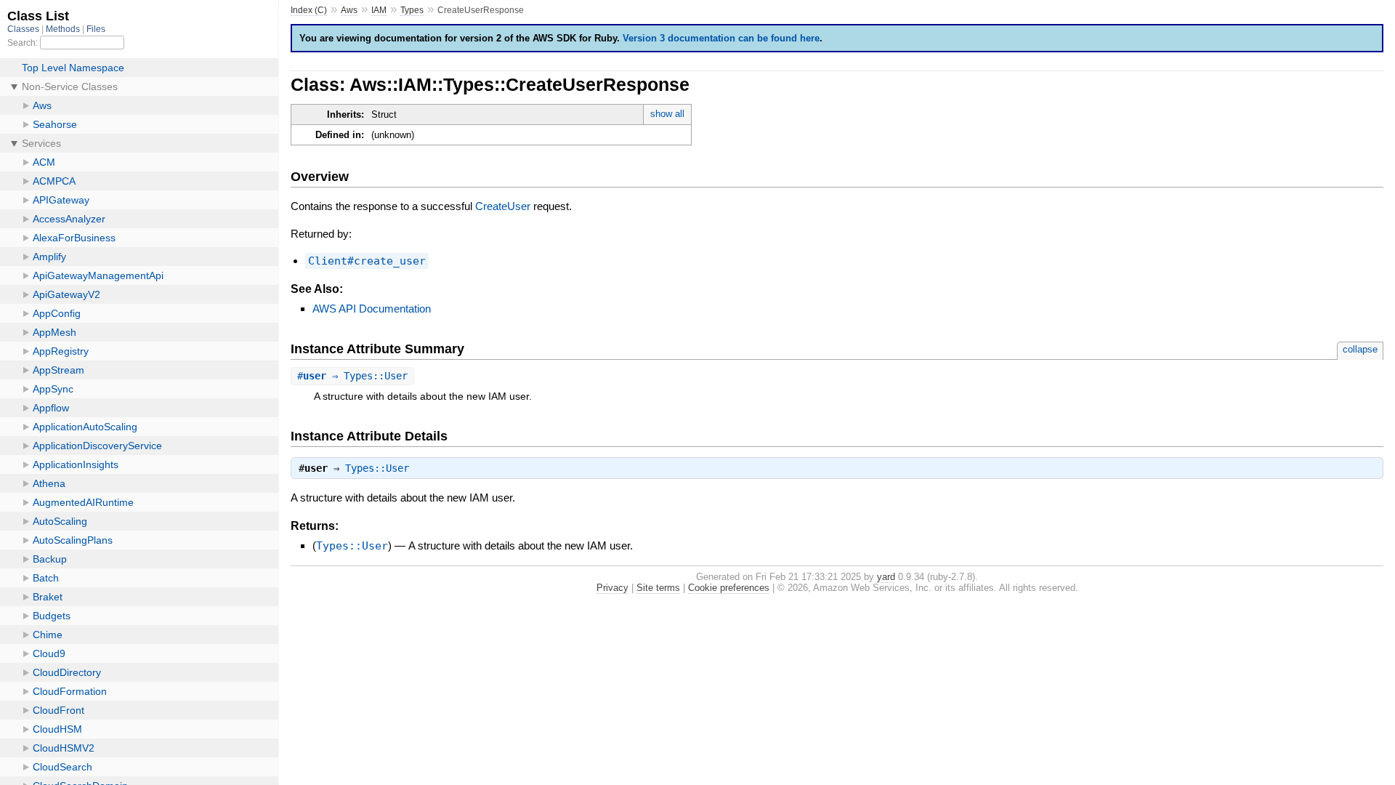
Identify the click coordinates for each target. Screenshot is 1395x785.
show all (667, 113)
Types (412, 10)
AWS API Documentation (371, 308)
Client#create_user (367, 260)
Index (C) (309, 10)
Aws (349, 10)
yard (886, 576)
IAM (379, 10)
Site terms (658, 587)
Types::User (377, 468)
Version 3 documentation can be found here (721, 38)
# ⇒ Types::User (352, 376)
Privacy (612, 587)
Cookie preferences (728, 587)
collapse (1360, 349)
